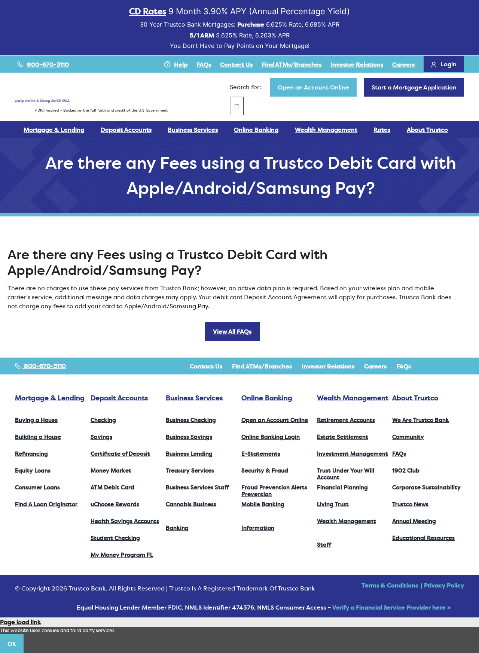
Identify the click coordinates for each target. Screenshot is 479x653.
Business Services (194, 398)
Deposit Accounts (119, 398)
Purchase (250, 24)
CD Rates (147, 11)
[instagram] (450, 366)
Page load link (20, 622)
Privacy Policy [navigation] (444, 585)
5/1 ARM (202, 35)
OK (11, 644)
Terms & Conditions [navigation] (389, 585)
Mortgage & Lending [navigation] (50, 398)
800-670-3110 (48, 64)
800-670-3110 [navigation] (44, 366)
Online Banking (266, 398)
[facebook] (426, 366)
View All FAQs (232, 331)
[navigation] (313, 87)
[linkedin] (462, 366)
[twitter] (438, 366)
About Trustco (415, 398)
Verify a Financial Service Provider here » (391, 607)
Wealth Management (352, 398)
